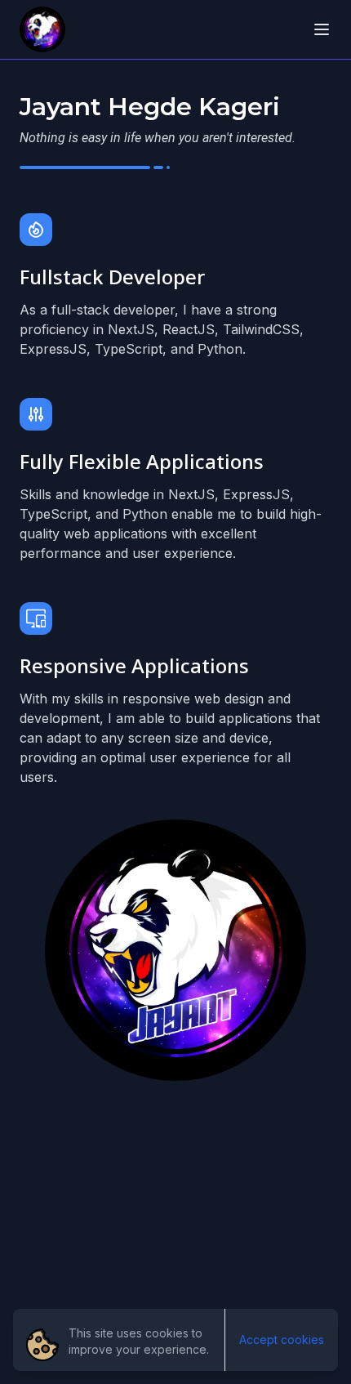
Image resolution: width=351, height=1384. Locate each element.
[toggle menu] (321, 29)
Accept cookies (281, 1339)
